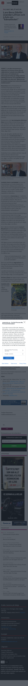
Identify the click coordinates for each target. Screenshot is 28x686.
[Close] (24, 322)
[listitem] (14, 350)
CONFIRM (9, 358)
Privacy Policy (22, 363)
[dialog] (14, 343)
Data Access (14, 363)
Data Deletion (5, 363)
